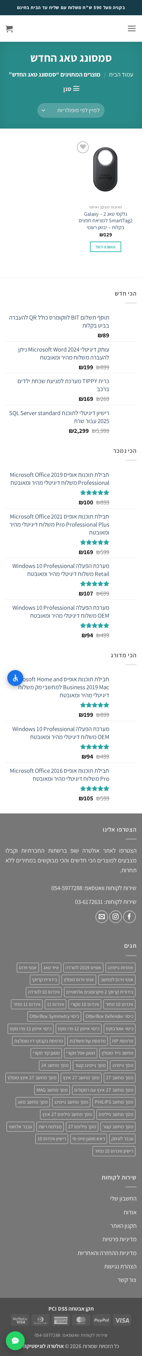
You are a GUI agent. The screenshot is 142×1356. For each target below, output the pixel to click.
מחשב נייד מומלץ (117, 1053)
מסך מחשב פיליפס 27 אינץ (67, 1114)
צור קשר (127, 1280)
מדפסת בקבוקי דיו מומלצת (38, 1041)
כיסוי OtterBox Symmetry (54, 1016)
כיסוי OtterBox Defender (109, 1016)
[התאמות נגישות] (15, 678)
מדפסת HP (122, 1041)
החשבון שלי (123, 1198)
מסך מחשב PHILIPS (114, 1102)
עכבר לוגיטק (122, 1138)
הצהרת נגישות (120, 1266)
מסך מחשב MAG (52, 1090)
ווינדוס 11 (55, 1004)
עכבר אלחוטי (20, 1126)
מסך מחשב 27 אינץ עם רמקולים (103, 1090)
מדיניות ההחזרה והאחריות (107, 1253)
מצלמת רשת (50, 1126)
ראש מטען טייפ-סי (88, 1138)
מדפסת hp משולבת (88, 1041)
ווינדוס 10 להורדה (44, 991)
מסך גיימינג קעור (90, 1065)
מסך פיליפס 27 (82, 1126)
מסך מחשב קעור (118, 1126)
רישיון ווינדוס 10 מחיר (114, 1151)
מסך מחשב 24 (54, 1065)
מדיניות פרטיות (119, 1239)
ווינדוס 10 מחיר (119, 1004)
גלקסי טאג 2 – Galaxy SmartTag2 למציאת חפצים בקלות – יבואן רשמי (106, 221)
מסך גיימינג (122, 1065)
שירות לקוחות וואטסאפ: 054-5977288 (71, 1335)
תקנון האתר (123, 1226)
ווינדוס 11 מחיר (26, 1004)
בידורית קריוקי (44, 979)
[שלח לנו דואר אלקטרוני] (101, 916)
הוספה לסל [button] (105, 246)
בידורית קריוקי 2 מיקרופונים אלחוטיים (99, 991)
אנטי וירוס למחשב (116, 979)
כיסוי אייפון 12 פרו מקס (78, 1028)
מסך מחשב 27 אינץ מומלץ (32, 1077)
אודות (130, 1212)
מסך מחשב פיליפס (116, 1114)
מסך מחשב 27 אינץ (81, 1077)
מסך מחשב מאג (33, 1102)
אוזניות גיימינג (120, 967)
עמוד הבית (121, 74)
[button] (132, 28)
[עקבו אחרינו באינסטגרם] (115, 916)
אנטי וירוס (28, 967)
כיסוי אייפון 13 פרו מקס (30, 1028)
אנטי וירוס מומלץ (79, 979)
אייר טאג (51, 967)
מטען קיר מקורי (46, 1053)
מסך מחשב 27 (119, 1077)
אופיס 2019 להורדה (83, 967)
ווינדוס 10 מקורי (85, 1004)
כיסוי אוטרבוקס (119, 1028)
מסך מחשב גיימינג (71, 1102)
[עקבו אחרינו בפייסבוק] (129, 916)
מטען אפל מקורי (80, 1053)
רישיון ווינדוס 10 (52, 1138)
